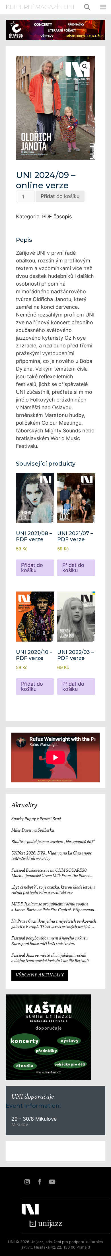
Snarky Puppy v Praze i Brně (36, 819)
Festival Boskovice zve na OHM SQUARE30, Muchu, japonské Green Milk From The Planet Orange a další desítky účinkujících (50, 873)
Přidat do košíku (60, 196)
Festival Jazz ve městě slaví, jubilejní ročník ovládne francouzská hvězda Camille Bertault (50, 958)
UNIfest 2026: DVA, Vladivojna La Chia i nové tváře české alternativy (51, 856)
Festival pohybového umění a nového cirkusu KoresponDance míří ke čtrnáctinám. (49, 941)
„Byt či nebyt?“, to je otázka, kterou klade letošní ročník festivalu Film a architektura (53, 890)
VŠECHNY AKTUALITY (40, 975)
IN (27, 1181)
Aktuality (24, 805)
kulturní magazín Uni (40, 7)
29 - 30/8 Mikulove (34, 1119)
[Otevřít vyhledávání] (87, 7)
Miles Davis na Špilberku (32, 830)
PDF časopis (57, 216)
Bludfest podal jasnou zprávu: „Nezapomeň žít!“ (52, 842)
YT (52, 1181)
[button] (85, 66)
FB (39, 1181)
